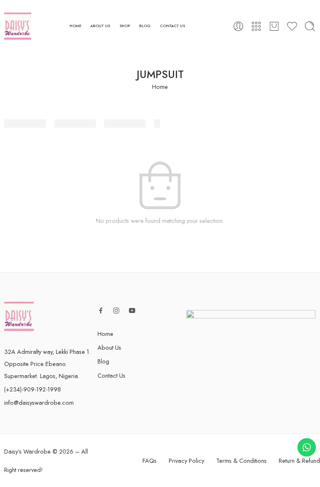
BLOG (144, 25)
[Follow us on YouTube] (132, 310)
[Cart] (274, 26)
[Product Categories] (256, 26)
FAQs (149, 460)
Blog (103, 361)
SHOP (125, 25)
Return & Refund (299, 460)
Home (160, 86)
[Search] (310, 26)
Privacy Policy (186, 460)
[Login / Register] (238, 26)
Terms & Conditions (241, 460)
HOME (75, 25)
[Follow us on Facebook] (101, 310)
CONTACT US (172, 25)
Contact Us (111, 375)
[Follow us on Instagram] (116, 310)
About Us (109, 347)
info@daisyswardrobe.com (39, 402)
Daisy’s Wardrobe (27, 451)
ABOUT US (100, 25)
